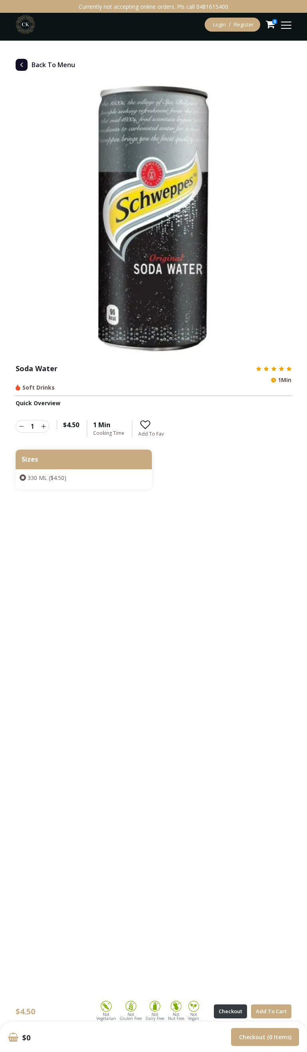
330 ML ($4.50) (47, 478)
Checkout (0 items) (265, 1037)
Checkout (230, 1011)
